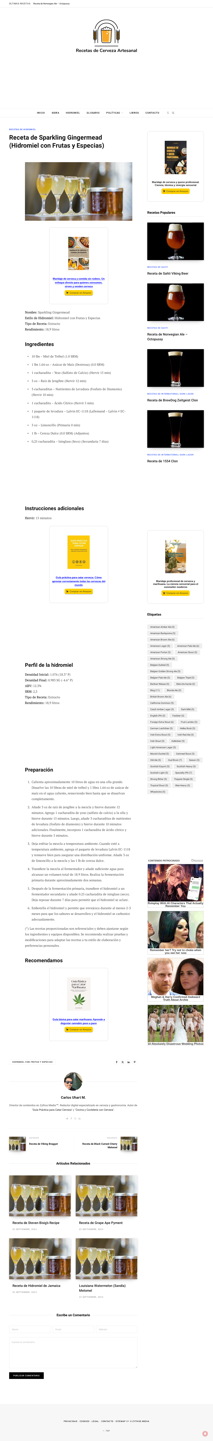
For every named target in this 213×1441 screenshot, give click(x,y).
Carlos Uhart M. (73, 1098)
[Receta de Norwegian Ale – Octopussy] (175, 302)
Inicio (41, 112)
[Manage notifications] (205, 1433)
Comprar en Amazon (80, 292)
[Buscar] (173, 112)
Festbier (178, 715)
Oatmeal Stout (185, 753)
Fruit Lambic (189, 722)
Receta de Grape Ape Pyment (101, 1223)
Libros (134, 112)
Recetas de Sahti (157, 267)
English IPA (157, 715)
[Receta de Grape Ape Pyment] (106, 1195)
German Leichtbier (161, 728)
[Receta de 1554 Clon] (175, 429)
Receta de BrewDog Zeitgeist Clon (172, 400)
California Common (162, 703)
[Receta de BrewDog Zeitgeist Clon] (175, 368)
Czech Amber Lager (162, 709)
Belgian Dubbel (159, 665)
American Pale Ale (188, 646)
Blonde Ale (174, 690)
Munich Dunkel (159, 753)
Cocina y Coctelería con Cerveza (94, 1109)
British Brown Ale (160, 696)
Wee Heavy (182, 785)
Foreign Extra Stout (162, 722)
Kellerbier (178, 741)
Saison (194, 760)
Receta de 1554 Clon (162, 461)
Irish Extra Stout (160, 734)
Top (107, 1431)
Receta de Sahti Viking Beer (167, 273)
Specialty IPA (183, 772)
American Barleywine (162, 633)
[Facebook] (12, 159)
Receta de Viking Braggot (43, 1143)
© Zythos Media (139, 1421)
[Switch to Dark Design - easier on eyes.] (168, 113)
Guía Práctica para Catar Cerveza (52, 1109)
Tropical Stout (159, 785)
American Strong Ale (162, 658)
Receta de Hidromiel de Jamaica (36, 1286)
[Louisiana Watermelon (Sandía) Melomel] (106, 1258)
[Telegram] (12, 204)
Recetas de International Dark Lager (170, 394)
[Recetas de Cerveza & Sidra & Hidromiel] (106, 36)
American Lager (160, 646)
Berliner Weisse (159, 684)
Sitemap (121, 1421)
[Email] (12, 177)
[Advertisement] (106, 82)
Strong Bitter (158, 779)
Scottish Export (160, 766)
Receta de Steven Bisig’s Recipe (35, 1223)
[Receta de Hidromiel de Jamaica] (40, 1258)
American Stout (187, 652)
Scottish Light (159, 772)
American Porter (160, 652)
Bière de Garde (185, 684)
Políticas (113, 112)
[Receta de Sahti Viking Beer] (175, 241)
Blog (155, 690)
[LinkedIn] (12, 186)
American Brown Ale (162, 639)
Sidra (55, 112)
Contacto (152, 112)
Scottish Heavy (186, 766)
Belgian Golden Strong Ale (165, 671)
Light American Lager (163, 747)
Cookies (84, 1421)
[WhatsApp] (12, 212)
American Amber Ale (162, 627)
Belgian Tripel (185, 677)
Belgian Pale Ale (160, 677)
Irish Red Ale (186, 734)
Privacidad (70, 1421)
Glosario (93, 112)
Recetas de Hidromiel (22, 129)
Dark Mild (187, 709)
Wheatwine (157, 791)
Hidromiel (73, 112)
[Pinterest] (134, 1062)
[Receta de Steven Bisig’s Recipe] (40, 1195)
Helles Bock (187, 728)
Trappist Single (183, 779)
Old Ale (155, 760)
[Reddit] (12, 195)
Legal (95, 1421)
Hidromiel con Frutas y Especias (32, 1062)
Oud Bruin (175, 760)
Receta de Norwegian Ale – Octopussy (51, 3)
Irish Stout (157, 741)
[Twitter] (12, 168)
